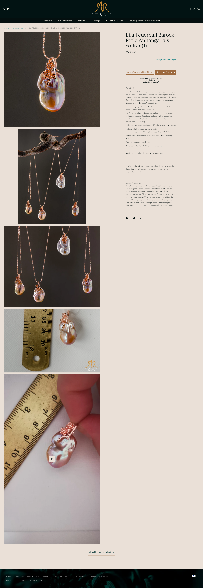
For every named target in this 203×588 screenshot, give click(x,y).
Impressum (58, 576)
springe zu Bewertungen (166, 60)
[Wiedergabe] (52, 459)
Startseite (48, 21)
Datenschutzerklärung (16, 580)
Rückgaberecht (82, 576)
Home (6, 28)
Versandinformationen (101, 576)
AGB (72, 576)
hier (161, 146)
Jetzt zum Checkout (166, 72)
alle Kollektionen (65, 21)
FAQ (66, 576)
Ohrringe (96, 21)
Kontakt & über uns (114, 21)
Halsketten (82, 21)
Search (30, 576)
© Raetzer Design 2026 (15, 576)
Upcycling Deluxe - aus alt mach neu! (144, 21)
